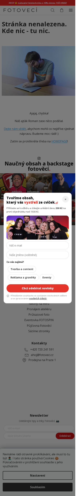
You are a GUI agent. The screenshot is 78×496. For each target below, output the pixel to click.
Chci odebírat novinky (38, 288)
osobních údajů (38, 298)
